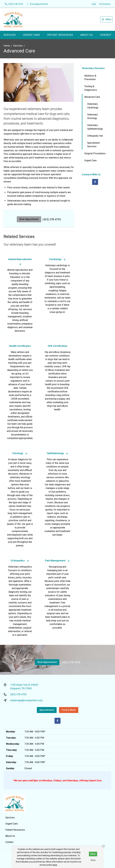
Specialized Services (93, 144)
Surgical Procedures (95, 153)
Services (10, 34)
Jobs (93, 4)
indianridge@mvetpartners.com (26, 700)
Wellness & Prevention (90, 77)
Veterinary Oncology (92, 116)
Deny (93, 860)
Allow (93, 854)
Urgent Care (31, 34)
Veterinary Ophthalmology (95, 127)
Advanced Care (92, 97)
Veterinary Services (93, 68)
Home (7, 45)
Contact (105, 34)
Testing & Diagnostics (90, 88)
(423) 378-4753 (52, 219)
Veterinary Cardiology (92, 106)
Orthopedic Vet (95, 135)
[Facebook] (95, 182)
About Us (86, 34)
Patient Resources (60, 34)
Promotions (104, 4)
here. (55, 865)
